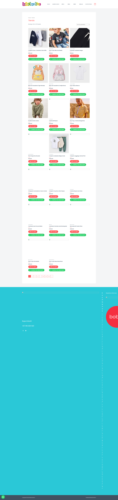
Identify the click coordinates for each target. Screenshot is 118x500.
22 (43, 276)
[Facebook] (26, 331)
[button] (3, 497)
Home (29, 17)
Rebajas (81, 4)
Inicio (48, 4)
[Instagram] (23, 331)
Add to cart (33, 56)
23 (46, 276)
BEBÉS (75, 4)
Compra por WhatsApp (37, 59)
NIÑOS (63, 4)
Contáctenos (88, 4)
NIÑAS (69, 4)
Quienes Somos (55, 4)
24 (49, 276)
